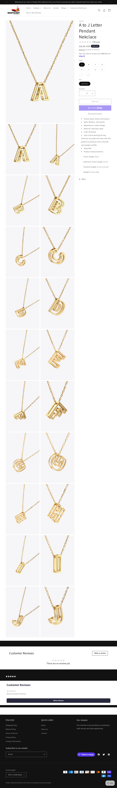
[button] (37, 8)
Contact (44, 733)
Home (43, 725)
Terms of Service (12, 733)
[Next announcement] (110, 2)
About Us (44, 729)
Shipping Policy (11, 725)
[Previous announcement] (6, 2)
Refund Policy (11, 729)
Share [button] (84, 179)
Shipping (82, 49)
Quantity (82, 89)
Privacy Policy (11, 737)
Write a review (100, 653)
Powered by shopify (45, 783)
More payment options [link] (95, 113)
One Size (85, 84)
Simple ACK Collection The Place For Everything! (24, 783)
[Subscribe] (44, 754)
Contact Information (13, 741)
